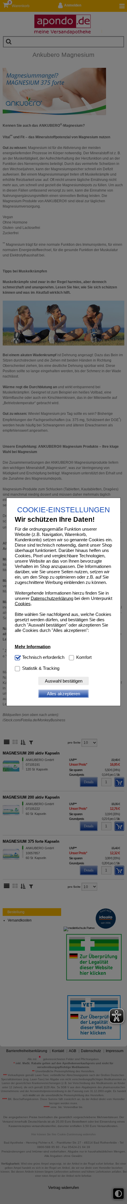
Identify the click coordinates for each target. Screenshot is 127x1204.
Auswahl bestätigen (63, 680)
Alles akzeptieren (63, 693)
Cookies (23, 603)
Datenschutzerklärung (52, 598)
